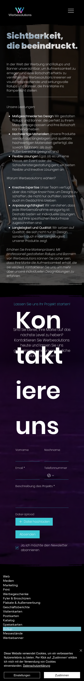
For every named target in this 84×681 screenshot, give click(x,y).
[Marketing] (76, 585)
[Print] (76, 589)
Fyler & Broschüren (17, 598)
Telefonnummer (55, 468)
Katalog (8, 620)
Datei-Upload (24, 514)
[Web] (76, 576)
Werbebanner (13, 638)
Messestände (13, 633)
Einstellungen (22, 675)
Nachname (52, 450)
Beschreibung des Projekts (35, 486)
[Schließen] (78, 653)
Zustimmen (62, 675)
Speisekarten (12, 624)
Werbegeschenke (16, 594)
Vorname (22, 450)
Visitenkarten (12, 611)
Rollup (7, 629)
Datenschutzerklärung (36, 665)
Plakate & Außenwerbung (21, 602)
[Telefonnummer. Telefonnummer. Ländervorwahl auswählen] (51, 475)
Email (20, 468)
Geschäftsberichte (16, 607)
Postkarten (11, 616)
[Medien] (76, 580)
